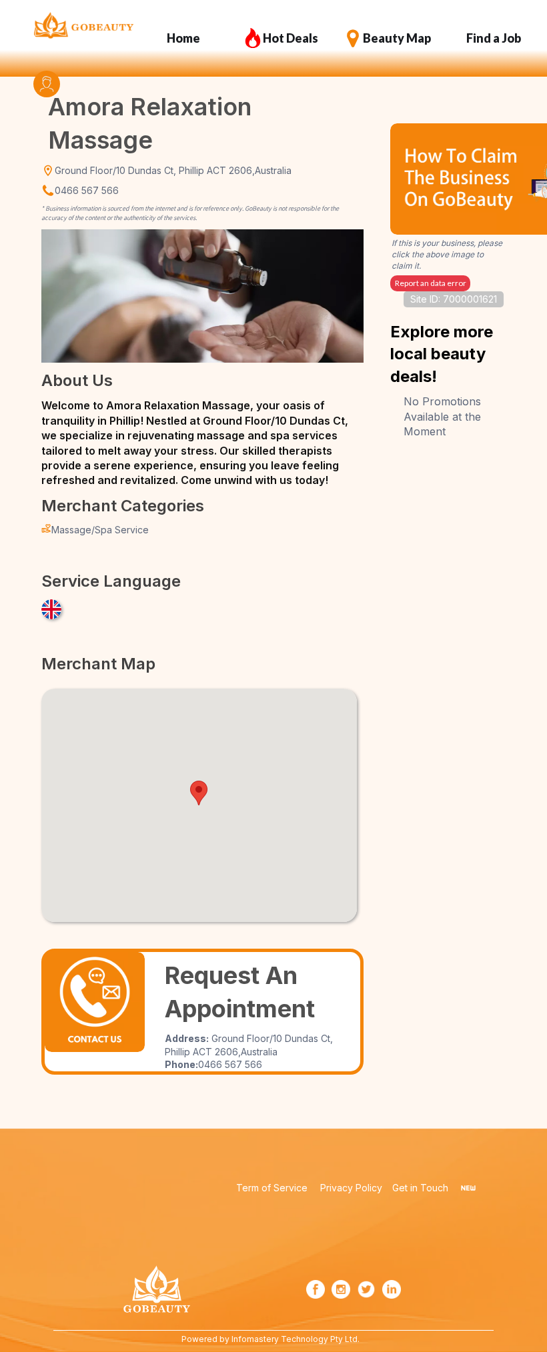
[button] (199, 793)
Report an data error (430, 283)
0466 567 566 (87, 190)
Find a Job (493, 38)
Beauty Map (397, 38)
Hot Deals (290, 38)
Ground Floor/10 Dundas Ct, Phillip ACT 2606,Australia (173, 170)
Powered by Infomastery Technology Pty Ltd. (270, 1339)
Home (183, 38)
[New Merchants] (468, 1188)
